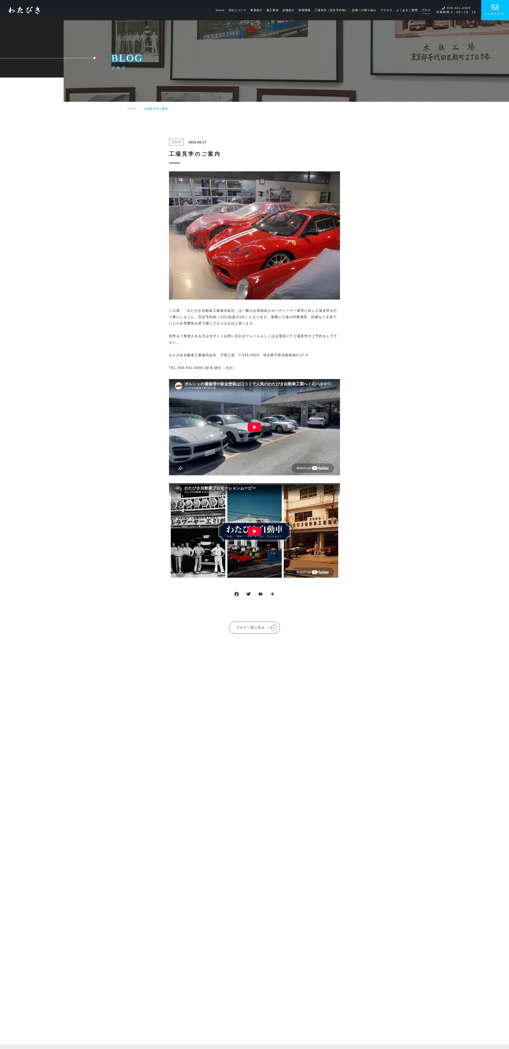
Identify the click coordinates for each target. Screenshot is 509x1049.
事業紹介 (256, 10)
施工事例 (272, 10)
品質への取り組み (364, 10)
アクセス (386, 10)
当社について (237, 10)
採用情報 (304, 10)
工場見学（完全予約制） (331, 10)
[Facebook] (237, 595)
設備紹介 (289, 10)
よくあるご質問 (407, 10)
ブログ (426, 10)
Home (220, 10)
